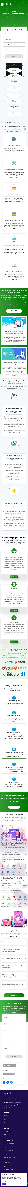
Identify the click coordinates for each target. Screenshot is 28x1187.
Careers (5, 1119)
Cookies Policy (17, 1178)
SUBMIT (14, 56)
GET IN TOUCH (14, 807)
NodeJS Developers (8, 1150)
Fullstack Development (9, 1131)
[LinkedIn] (7, 1082)
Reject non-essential (18, 1181)
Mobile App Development (10, 1135)
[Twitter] (11, 1082)
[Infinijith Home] (6, 4)
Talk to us (14, 576)
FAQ (5, 1122)
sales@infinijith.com (10, 1065)
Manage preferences (7, 1181)
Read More (14, 310)
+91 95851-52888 (9, 1073)
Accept (4, 1183)
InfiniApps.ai (7, 1102)
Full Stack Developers (9, 1143)
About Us (6, 1115)
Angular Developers (8, 1147)
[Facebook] (4, 1082)
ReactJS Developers (8, 1154)
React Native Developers (10, 1157)
